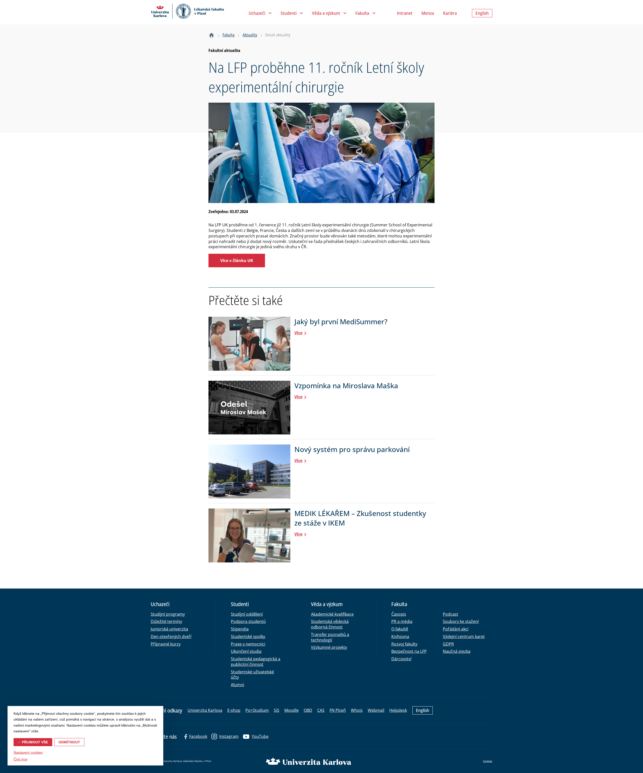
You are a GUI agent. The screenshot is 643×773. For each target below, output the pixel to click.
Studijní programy (168, 614)
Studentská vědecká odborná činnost (330, 624)
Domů (211, 35)
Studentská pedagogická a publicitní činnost (255, 661)
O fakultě (399, 629)
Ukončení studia (246, 651)
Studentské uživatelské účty (252, 674)
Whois (357, 710)
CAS (321, 710)
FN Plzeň (338, 710)
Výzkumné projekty (329, 647)
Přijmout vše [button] (35, 742)
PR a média (401, 621)
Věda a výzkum (326, 13)
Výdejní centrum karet (464, 636)
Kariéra (450, 13)
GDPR (448, 644)
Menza (427, 13)
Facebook (198, 736)
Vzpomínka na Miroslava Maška (346, 385)
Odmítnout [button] (69, 742)
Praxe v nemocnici (248, 644)
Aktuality (250, 35)
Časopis (398, 614)
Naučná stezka (456, 651)
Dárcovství (401, 659)
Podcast (450, 614)
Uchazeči (257, 13)
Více (298, 333)
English (422, 710)
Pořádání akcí (455, 629)
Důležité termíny (166, 621)
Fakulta (362, 13)
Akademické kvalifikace (332, 614)
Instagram (229, 736)
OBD (308, 710)
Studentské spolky (248, 636)
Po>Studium (257, 710)
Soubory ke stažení (461, 621)
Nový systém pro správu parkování (352, 449)
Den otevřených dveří (171, 636)
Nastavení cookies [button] (28, 752)
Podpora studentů (248, 621)
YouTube (260, 736)
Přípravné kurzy (166, 644)
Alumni (237, 684)
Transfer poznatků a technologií (330, 637)
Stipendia (240, 629)
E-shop (233, 710)
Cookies (487, 761)
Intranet (404, 13)
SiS (276, 710)
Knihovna (400, 636)
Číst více (20, 759)
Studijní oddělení (247, 614)
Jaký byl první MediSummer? (340, 321)
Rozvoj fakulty (404, 644)
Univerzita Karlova (205, 710)
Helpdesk (398, 710)
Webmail (376, 710)
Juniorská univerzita (169, 629)
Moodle (291, 710)
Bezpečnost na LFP (409, 651)
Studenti (289, 13)
